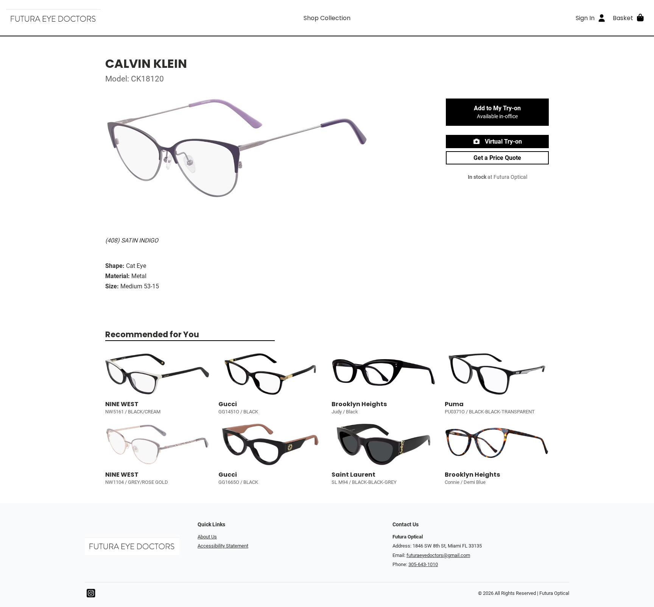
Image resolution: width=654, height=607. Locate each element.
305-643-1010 (423, 564)
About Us (207, 537)
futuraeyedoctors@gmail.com (438, 555)
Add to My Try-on (497, 112)
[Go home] (86, 18)
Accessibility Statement (223, 546)
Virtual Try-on (502, 141)
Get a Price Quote (497, 157)
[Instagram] (91, 595)
